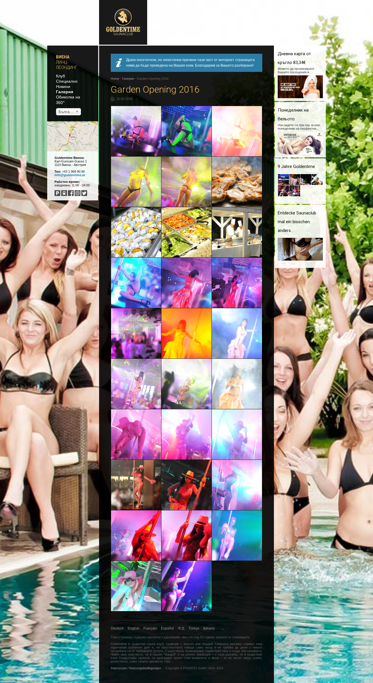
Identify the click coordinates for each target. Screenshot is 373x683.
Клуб (60, 76)
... (222, 628)
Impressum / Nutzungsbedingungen (136, 668)
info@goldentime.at (69, 175)
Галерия (64, 91)
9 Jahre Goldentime (296, 166)
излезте (221, 637)
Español (167, 628)
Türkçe (194, 628)
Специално (67, 81)
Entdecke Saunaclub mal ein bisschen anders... (297, 221)
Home (115, 78)
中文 (181, 628)
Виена (62, 57)
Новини (63, 86)
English (134, 628)
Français (150, 628)
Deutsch (117, 628)
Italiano (209, 628)
